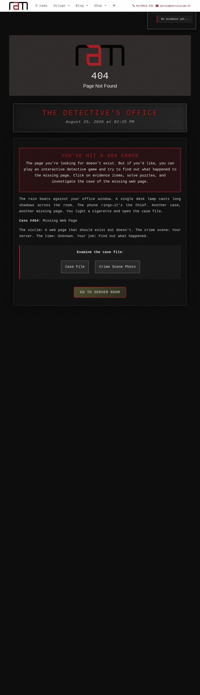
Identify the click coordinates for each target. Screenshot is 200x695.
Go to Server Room (100, 292)
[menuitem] (41, 6)
